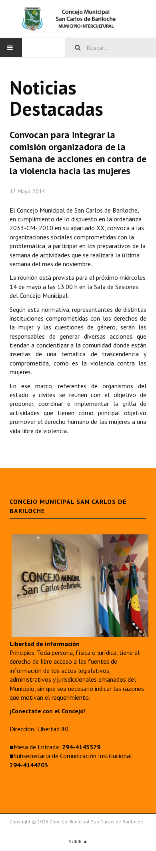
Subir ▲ (78, 841)
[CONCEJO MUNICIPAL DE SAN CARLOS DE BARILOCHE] (78, 19)
